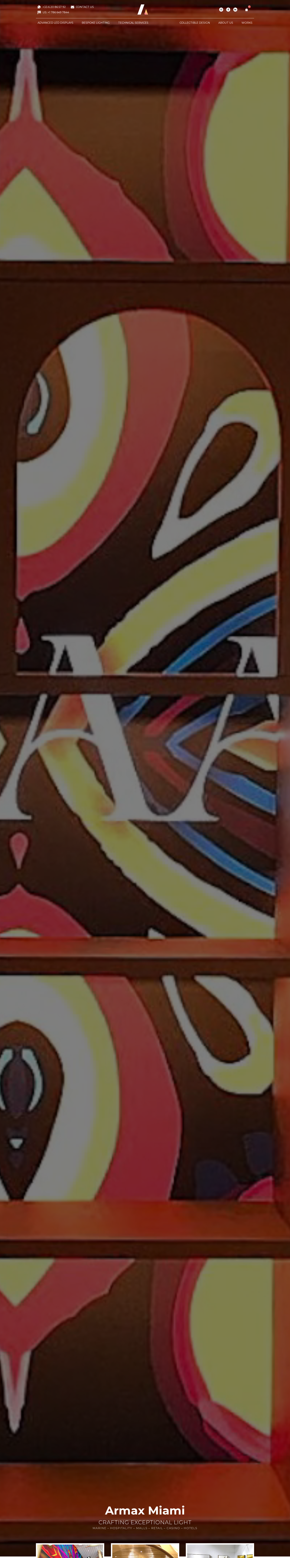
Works (246, 22)
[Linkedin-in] (235, 10)
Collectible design (195, 22)
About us (225, 22)
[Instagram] (221, 10)
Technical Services (133, 22)
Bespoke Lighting (96, 22)
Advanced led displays (55, 22)
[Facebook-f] (228, 10)
